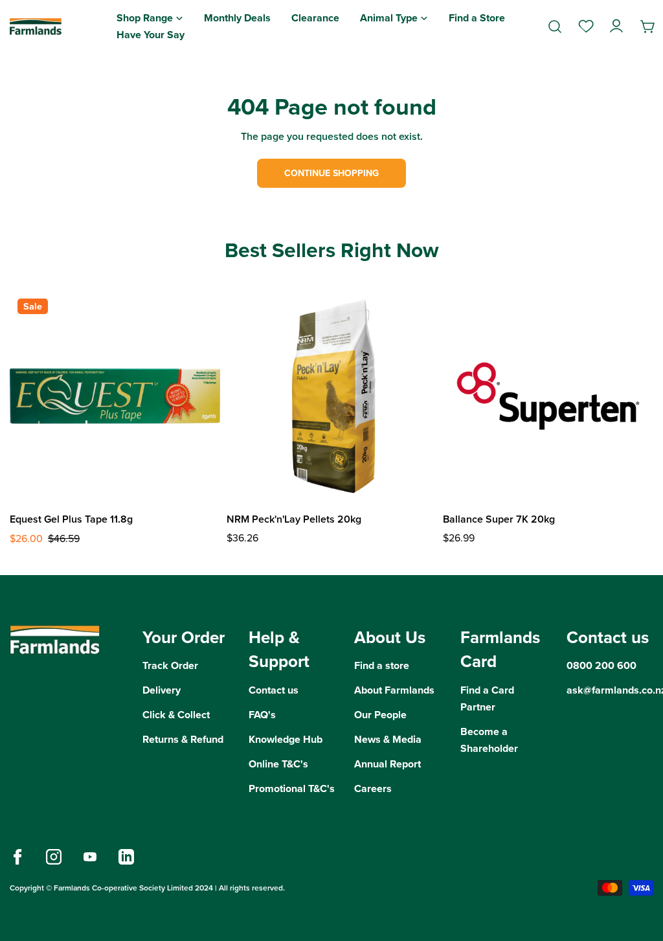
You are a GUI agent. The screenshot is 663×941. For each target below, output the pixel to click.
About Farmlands (394, 690)
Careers (373, 788)
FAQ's (262, 714)
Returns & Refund (182, 739)
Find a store (381, 665)
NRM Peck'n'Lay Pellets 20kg (294, 519)
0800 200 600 (601, 665)
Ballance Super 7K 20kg (499, 519)
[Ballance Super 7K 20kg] (548, 396)
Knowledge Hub (285, 739)
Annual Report (387, 763)
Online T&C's (278, 763)
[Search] (555, 27)
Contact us (273, 690)
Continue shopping (331, 173)
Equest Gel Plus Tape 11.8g (71, 519)
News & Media (387, 739)
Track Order (170, 665)
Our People (380, 714)
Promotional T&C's (292, 788)
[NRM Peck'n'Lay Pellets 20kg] (332, 396)
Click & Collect (176, 714)
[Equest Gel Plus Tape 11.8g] (115, 396)
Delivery (161, 690)
